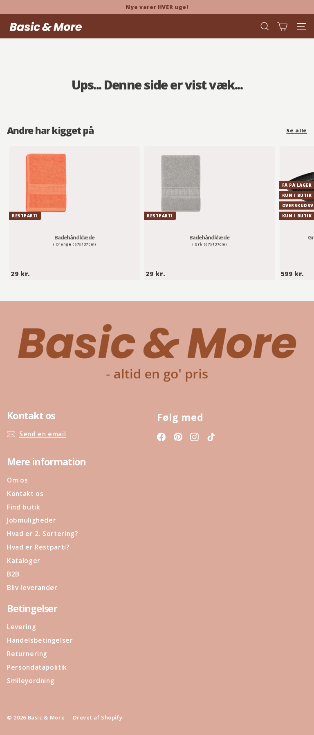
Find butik (23, 507)
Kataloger (23, 560)
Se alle (296, 130)
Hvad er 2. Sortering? (42, 533)
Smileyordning (30, 680)
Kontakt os (25, 493)
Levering (21, 626)
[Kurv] (282, 26)
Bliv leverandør (32, 587)
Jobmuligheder (31, 520)
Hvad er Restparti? (38, 547)
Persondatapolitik (37, 667)
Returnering (27, 653)
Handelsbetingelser (40, 640)
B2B (13, 574)
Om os (17, 480)
